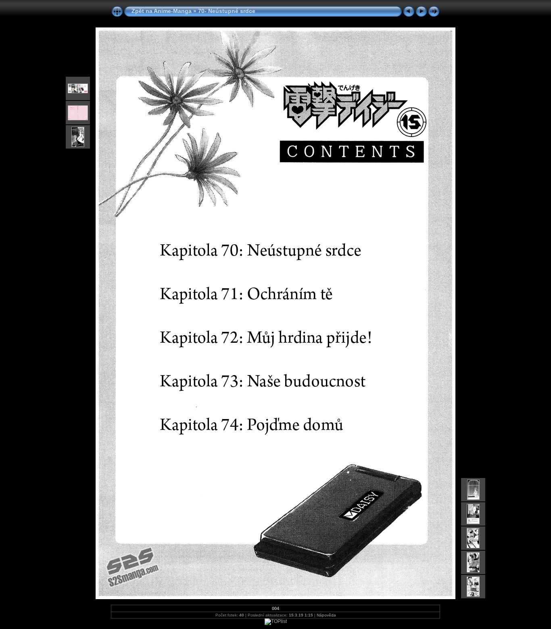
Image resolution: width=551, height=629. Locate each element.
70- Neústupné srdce (226, 11)
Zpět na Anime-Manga (161, 11)
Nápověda (326, 615)
